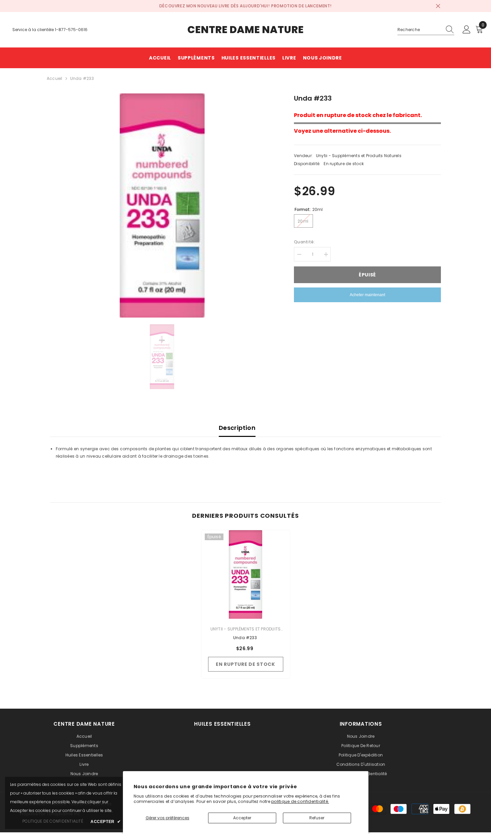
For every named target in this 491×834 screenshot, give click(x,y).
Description (237, 428)
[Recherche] (425, 30)
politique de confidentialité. (300, 801)
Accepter (242, 818)
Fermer (438, 6)
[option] (162, 205)
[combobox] (419, 30)
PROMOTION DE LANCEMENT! (301, 6)
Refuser (316, 818)
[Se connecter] (467, 30)
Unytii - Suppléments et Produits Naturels (358, 155)
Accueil (54, 78)
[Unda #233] (245, 574)
